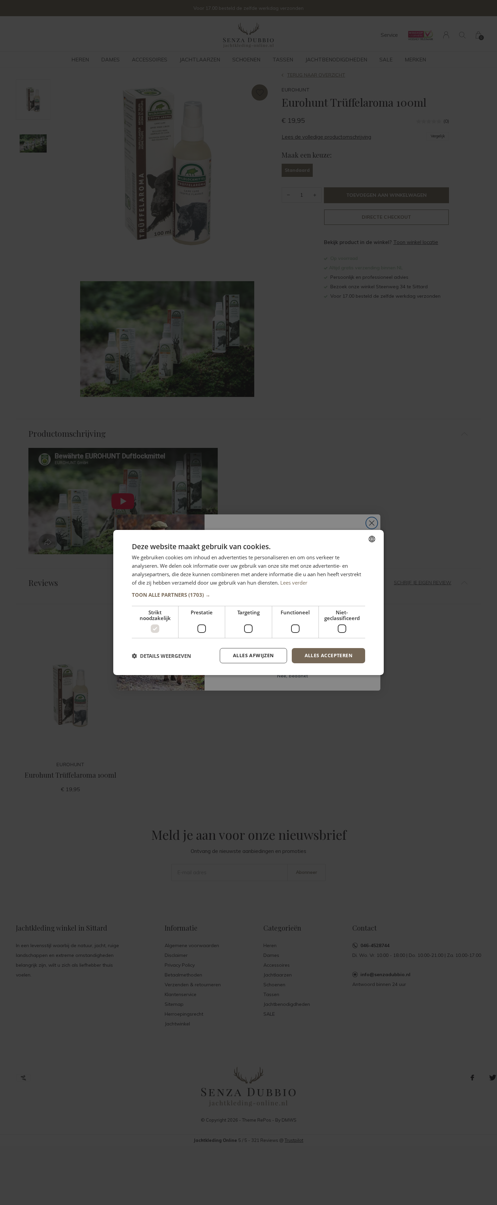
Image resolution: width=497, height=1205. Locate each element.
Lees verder (293, 582)
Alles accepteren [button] (328, 655)
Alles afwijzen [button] (253, 655)
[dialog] (248, 602)
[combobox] (372, 539)
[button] (248, 595)
